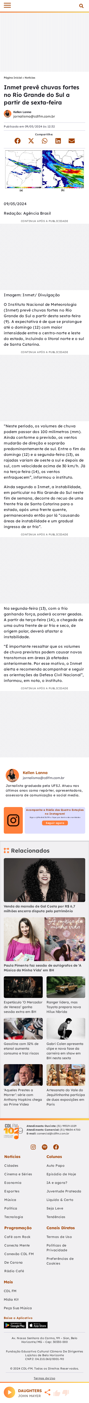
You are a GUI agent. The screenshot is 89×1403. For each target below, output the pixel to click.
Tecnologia (13, 1217)
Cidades (11, 1165)
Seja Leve (55, 1208)
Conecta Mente (17, 1245)
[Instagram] (33, 1147)
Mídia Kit (11, 1299)
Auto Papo (56, 1165)
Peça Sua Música (18, 1308)
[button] (81, 6)
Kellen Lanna (22, 112)
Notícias (30, 77)
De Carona (13, 1262)
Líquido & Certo (60, 1200)
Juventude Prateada (64, 1191)
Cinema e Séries (18, 1174)
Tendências (56, 1217)
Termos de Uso (59, 1237)
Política (10, 1208)
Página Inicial (13, 77)
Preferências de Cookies (60, 1261)
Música (10, 1200)
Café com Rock (17, 1237)
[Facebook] (56, 1147)
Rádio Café (14, 1271)
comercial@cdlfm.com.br (53, 1133)
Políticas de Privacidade (57, 1247)
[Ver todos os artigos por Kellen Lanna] (7, 114)
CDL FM (10, 1291)
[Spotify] (44, 1147)
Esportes (11, 1191)
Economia (12, 1183)
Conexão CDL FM (19, 1254)
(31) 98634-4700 (70, 1129)
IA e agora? (57, 1183)
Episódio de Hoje (61, 1174)
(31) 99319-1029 (66, 1126)
